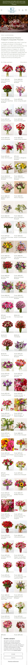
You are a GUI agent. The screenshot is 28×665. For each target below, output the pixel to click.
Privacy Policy (17, 650)
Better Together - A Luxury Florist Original (6, 517)
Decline (13, 657)
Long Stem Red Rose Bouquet (7, 101)
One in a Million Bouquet (18, 356)
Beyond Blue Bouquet (7, 217)
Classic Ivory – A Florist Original (5, 435)
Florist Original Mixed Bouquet (7, 455)
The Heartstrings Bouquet (6, 537)
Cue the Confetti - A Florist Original (19, 455)
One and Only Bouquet (18, 376)
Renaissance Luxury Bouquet (6, 178)
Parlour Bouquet (19, 197)
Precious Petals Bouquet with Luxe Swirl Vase (6, 496)
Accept (13, 654)
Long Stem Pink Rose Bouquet (7, 238)
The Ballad (17, 336)
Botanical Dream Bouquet (19, 277)
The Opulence (5, 355)
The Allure (4, 336)
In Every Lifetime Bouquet (6, 557)
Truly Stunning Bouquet (18, 81)
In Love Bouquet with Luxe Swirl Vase (20, 577)
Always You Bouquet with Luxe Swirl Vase (20, 557)
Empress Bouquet (6, 120)
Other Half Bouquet (6, 157)
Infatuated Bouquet (19, 537)
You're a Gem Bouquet (7, 297)
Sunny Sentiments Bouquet (19, 178)
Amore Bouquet (5, 139)
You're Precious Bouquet (5, 81)
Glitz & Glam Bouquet (20, 434)
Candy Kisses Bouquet (20, 139)
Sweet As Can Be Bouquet (6, 317)
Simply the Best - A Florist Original (19, 395)
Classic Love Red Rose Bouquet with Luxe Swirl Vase (7, 598)
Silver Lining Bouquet (20, 101)
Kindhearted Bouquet (20, 618)
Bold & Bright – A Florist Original (19, 415)
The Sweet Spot (18, 317)
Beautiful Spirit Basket (5, 198)
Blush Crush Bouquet (20, 237)
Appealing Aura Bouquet (18, 597)
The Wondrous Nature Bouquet (20, 258)
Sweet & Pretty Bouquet (5, 475)
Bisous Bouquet (5, 618)
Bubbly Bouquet (18, 494)
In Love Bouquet (5, 576)
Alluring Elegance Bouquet (19, 218)
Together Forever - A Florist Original (7, 415)
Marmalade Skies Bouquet (6, 258)
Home (2, 35)
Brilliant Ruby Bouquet (5, 277)
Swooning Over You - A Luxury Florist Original (20, 517)
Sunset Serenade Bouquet (19, 297)
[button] (19, 10)
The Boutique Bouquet (5, 376)
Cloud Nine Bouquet (20, 120)
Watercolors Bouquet (20, 474)
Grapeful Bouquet (6, 395)
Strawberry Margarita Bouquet (20, 158)
